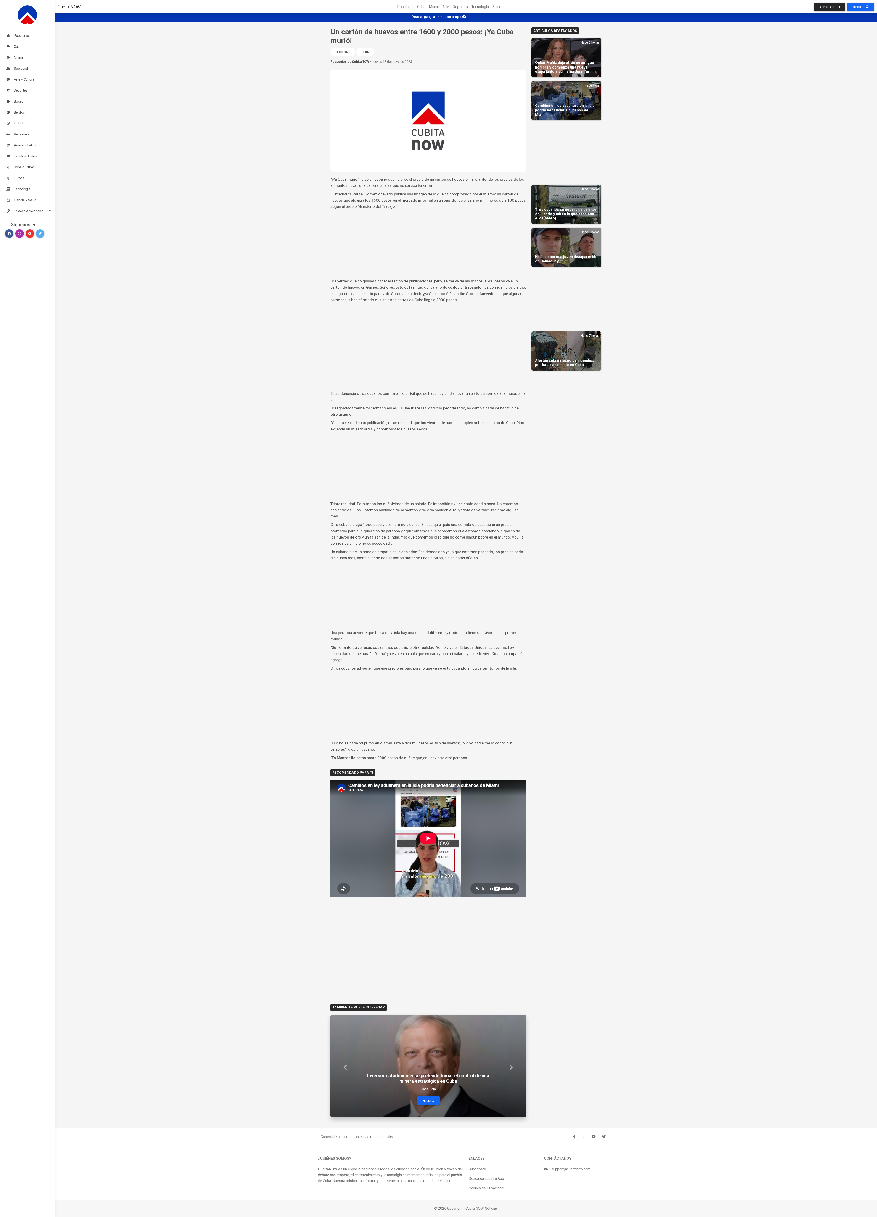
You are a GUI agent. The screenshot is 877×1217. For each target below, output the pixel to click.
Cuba (421, 7)
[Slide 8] (448, 1111)
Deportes (460, 7)
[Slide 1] (391, 1111)
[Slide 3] (407, 1111)
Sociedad (343, 52)
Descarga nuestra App (486, 1178)
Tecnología (480, 7)
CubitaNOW (69, 7)
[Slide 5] (424, 1111)
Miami (434, 7)
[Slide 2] (399, 1111)
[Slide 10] (465, 1111)
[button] (27, 211)
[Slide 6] (432, 1111)
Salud (496, 7)
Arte (445, 7)
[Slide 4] (415, 1111)
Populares (405, 7)
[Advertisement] (428, 244)
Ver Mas (428, 1100)
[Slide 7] (440, 1111)
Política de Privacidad (486, 1188)
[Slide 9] (457, 1111)
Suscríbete (477, 1169)
